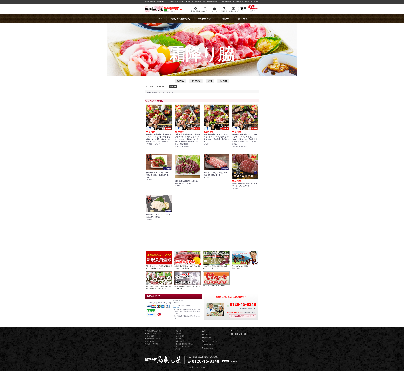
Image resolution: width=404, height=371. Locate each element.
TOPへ (159, 19)
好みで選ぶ (223, 81)
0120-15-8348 (174, 9)
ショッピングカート (210, 341)
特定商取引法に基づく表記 (184, 344)
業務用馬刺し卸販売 (153, 339)
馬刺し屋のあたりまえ (180, 19)
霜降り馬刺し (196, 81)
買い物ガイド (151, 341)
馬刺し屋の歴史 (180, 341)
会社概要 (178, 339)
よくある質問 (179, 336)
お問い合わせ (208, 348)
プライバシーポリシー (182, 346)
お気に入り (208, 338)
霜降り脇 (173, 86)
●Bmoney (176, 307)
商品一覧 (226, 19)
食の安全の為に (152, 333)
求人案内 (178, 349)
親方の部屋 (243, 19)
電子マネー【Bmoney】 (230, 1)
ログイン (207, 331)
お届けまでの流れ (153, 344)
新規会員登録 (208, 345)
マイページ (208, 334)
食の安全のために (205, 19)
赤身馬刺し (180, 81)
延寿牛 (210, 81)
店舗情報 (178, 333)
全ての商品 (149, 86)
